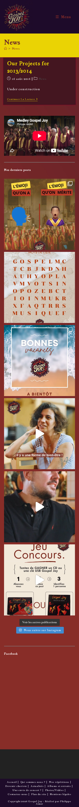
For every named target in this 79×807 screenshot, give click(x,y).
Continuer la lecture (22, 99)
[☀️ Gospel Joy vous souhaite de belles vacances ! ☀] (39, 360)
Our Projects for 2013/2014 (28, 67)
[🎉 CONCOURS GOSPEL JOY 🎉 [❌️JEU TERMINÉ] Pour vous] (39, 579)
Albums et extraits (59, 786)
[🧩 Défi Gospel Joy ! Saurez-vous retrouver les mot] (39, 287)
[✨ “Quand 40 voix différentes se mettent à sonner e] (39, 506)
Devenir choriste (16, 786)
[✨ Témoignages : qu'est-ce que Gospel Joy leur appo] (39, 433)
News (16, 48)
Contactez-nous (18, 794)
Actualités (37, 786)
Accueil (12, 782)
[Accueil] (5, 48)
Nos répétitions (59, 782)
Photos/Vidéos (54, 790)
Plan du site (38, 794)
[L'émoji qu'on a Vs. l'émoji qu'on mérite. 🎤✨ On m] (39, 214)
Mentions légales (60, 794)
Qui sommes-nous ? (33, 782)
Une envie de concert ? (27, 790)
